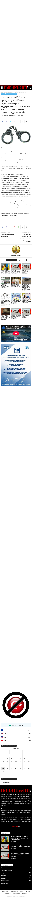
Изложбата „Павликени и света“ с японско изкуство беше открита (25, 238)
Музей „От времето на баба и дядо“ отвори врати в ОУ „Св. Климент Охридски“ (5, 317)
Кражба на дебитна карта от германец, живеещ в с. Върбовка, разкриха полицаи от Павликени (5, 303)
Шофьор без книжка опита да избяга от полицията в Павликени (26, 272)
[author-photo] (16, 249)
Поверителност (5, 891)
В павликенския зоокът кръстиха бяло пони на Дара (15, 285)
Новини (7, 91)
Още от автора (21, 260)
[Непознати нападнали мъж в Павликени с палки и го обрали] (16, 266)
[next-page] (17, 322)
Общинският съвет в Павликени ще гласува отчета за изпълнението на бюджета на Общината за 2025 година (26, 287)
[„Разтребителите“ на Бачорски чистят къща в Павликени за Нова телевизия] (5, 266)
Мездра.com (24, 893)
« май (2, 774)
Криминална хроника (14, 91)
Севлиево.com (16, 893)
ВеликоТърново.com (25, 891)
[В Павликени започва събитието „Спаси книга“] (26, 296)
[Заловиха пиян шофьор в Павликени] (26, 311)
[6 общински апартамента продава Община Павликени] (5, 280)
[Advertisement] (16, 25)
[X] (10, 121)
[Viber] (6, 121)
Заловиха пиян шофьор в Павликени (25, 316)
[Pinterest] (14, 121)
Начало (2, 91)
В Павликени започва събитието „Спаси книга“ (26, 301)
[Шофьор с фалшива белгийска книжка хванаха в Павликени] (16, 311)
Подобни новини (11, 260)
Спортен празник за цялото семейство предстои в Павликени (16, 302)
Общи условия (14, 891)
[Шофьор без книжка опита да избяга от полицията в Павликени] (26, 266)
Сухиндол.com (8, 893)
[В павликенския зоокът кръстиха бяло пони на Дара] (16, 280)
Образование (4, 883)
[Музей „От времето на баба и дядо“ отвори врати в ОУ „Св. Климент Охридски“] (5, 311)
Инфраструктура (5, 880)
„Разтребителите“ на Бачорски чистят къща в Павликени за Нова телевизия (5, 272)
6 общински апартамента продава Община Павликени (5, 286)
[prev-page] (15, 322)
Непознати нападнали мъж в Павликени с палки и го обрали (15, 272)
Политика (3, 875)
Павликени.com (12, 115)
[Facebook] (2, 121)
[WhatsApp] (18, 121)
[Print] (26, 121)
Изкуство (3, 878)
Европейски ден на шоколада (7, 235)
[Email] (22, 121)
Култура (3, 873)
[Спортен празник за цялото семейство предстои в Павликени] (16, 296)
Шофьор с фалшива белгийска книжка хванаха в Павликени (16, 317)
